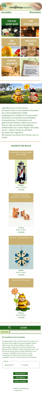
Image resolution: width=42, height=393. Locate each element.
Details (22, 189)
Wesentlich (8, 365)
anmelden (6, 12)
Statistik (25, 365)
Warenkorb (35, 12)
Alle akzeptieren (20, 373)
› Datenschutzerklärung (20, 388)
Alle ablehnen (20, 377)
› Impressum (17, 390)
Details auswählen (20, 381)
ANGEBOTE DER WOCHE (21, 146)
